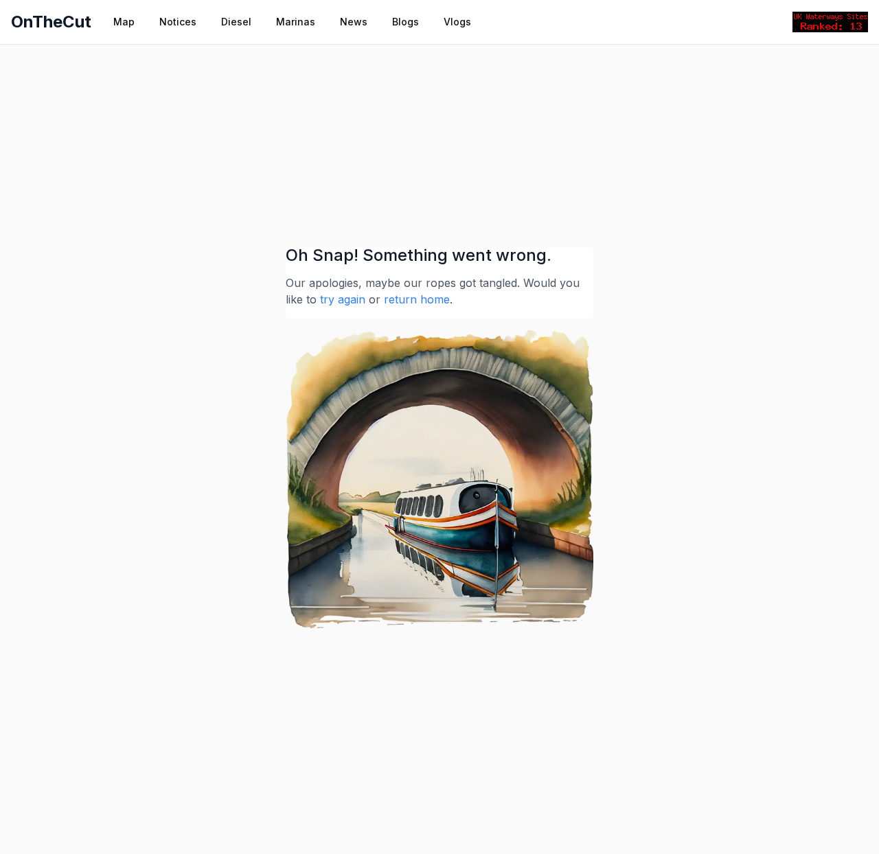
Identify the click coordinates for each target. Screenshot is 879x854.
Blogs (405, 21)
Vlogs (457, 21)
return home (417, 299)
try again (342, 299)
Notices (177, 21)
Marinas (295, 21)
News (353, 21)
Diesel (236, 21)
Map (124, 21)
